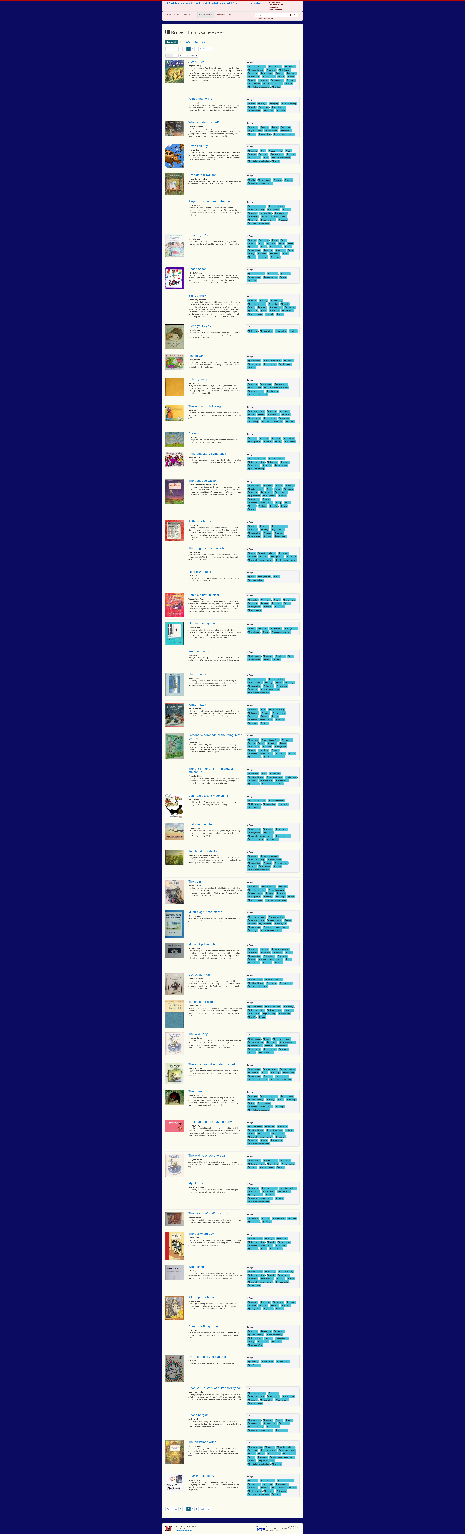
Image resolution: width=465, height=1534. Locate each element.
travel (290, 83)
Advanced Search (224, 14)
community (277, 300)
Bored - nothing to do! (203, 1326)
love (282, 77)
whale (253, 509)
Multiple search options (264, 18)
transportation (256, 314)
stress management (274, 83)
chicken (272, 243)
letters (265, 1487)
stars (285, 506)
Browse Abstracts (206, 14)
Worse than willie (200, 98)
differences (255, 804)
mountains (255, 499)
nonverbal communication (261, 183)
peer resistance (269, 220)
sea (288, 502)
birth (253, 553)
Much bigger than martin (205, 912)
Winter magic (197, 704)
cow (289, 151)
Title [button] (175, 56)
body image (255, 361)
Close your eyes (199, 326)
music (253, 80)
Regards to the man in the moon (210, 201)
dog (291, 243)
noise (276, 750)
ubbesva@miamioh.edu (184, 1530)
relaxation (282, 331)
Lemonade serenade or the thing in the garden (215, 736)
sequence (255, 784)
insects (269, 250)
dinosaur (273, 462)
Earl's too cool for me (203, 824)
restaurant (289, 311)
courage (254, 1450)
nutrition (291, 307)
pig (292, 250)
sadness (268, 963)
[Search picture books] (295, 15)
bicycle (253, 300)
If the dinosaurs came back (207, 453)
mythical (292, 556)
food (252, 307)
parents (264, 80)
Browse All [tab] (171, 42)
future (287, 415)
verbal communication (260, 87)
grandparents (279, 107)
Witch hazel (196, 1266)
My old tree (196, 1183)
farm (253, 415)
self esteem (255, 157)
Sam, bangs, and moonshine (208, 795)
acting (253, 240)
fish (264, 247)
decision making (257, 210)
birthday (254, 600)
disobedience (256, 682)
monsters (254, 216)
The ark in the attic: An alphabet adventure (210, 770)
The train (194, 881)
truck (281, 314)
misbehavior (256, 388)
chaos (265, 949)
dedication (286, 70)
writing (277, 87)
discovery (254, 713)
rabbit (253, 866)
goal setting (255, 364)
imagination (270, 77)
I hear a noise (198, 674)
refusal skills (283, 1282)
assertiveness (276, 151)
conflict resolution (258, 66)
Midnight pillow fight (202, 944)
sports (274, 506)
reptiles (269, 1076)
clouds (253, 438)
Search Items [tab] (200, 42)
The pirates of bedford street (208, 1213)
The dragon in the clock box (207, 548)
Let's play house (199, 571)
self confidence (257, 839)
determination (275, 859)
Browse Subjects (172, 14)
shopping (254, 421)
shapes (253, 280)
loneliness (255, 632)
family (280, 73)
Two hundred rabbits (202, 851)
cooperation (288, 1096)
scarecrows (255, 1285)
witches (278, 1464)
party (293, 753)
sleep (253, 134)
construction (276, 66)
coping (275, 104)
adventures (255, 485)
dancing (272, 70)
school (268, 536)
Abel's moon (196, 61)
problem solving (257, 469)
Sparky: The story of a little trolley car (214, 1388)
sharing (269, 896)
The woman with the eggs (206, 406)
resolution (255, 963)
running (275, 253)
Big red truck (197, 295)
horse (289, 247)
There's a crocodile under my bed (211, 1064)
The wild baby (198, 1034)
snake (253, 257)
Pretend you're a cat (202, 235)
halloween (285, 1275)
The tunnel (195, 1091)
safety (253, 1052)
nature (289, 180)
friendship (266, 213)
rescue (284, 220)
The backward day (201, 1233)
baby (253, 104)
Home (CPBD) (274, 2)
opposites (282, 1245)
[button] (290, 15)
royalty (278, 866)
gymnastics (255, 496)
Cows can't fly (198, 146)
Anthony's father (199, 521)
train (292, 896)
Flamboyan (196, 355)
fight (290, 952)
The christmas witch (202, 1442)
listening (269, 686)
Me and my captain (201, 623)
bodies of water (257, 489)
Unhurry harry (198, 379)
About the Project (276, 5)
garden (263, 307)
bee (285, 240)
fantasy (264, 154)
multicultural (271, 277)
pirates (293, 1218)
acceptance (255, 1420)
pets (268, 659)
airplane (254, 1331)
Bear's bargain (198, 1415)
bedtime (254, 127)
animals (254, 151)
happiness (255, 77)
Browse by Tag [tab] (185, 42)
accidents (254, 886)
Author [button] (182, 56)
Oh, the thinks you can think (208, 1356)
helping (268, 465)
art (264, 151)
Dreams (193, 433)
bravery (254, 1096)
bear (276, 240)
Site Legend (273, 7)
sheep (253, 506)
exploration (267, 73)
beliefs (253, 526)
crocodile (254, 1073)
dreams (254, 331)
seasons (254, 723)
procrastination (257, 391)
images (287, 1305)
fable (253, 180)
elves (253, 743)
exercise (254, 73)
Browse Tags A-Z (189, 14)
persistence (255, 536)
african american (257, 274)
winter (265, 723)
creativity (290, 66)
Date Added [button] (191, 56)
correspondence (286, 1481)
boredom (267, 1331)
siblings (282, 110)
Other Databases (276, 9)
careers (265, 526)
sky (267, 157)
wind (277, 161)
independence (256, 1195)
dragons (254, 529)
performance (256, 610)
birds (253, 243)
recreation (291, 442)
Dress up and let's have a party (210, 1121)
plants (280, 1198)
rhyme (253, 1167)
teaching (282, 1491)
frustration (267, 384)
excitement (290, 600)
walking (291, 421)
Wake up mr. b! (199, 651)
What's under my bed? (204, 122)
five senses (276, 247)
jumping (281, 250)
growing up (281, 923)
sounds (264, 257)
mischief (284, 804)
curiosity (272, 983)
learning (254, 716)
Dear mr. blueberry (201, 1475)
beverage (254, 740)
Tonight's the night (201, 1001)
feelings (292, 73)
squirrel (276, 257)
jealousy (269, 110)
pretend (263, 253)
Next (202, 49)
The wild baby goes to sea (206, 1155)
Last (208, 49)
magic (268, 533)
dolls (253, 577)
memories (287, 130)
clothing (281, 656)
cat (262, 243)
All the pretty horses (202, 1297)
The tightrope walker (202, 480)
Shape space (197, 268)
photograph (278, 80)
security (292, 80)
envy (289, 920)
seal (286, 253)
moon (292, 77)
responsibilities (257, 580)
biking (264, 300)
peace (253, 1460)
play (252, 253)
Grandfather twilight (202, 174)
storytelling (255, 83)
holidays (254, 1278)
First (168, 49)
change (263, 104)
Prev (175, 49)
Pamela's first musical (203, 595)
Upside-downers (199, 974)
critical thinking (257, 70)
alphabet (254, 774)
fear (275, 127)
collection (276, 774)
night (267, 499)
